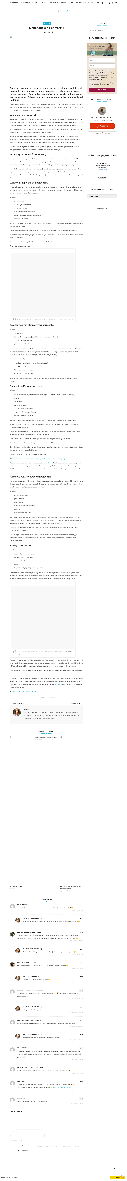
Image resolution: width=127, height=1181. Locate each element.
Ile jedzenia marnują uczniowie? (46, 737)
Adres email (13, 1136)
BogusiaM (21, 1098)
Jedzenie (46, 23)
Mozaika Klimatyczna (50, 3)
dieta (13, 691)
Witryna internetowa (15, 1140)
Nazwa (12, 1131)
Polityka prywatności (84, 3)
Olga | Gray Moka (24, 904)
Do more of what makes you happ (30, 1067)
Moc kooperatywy (16, 886)
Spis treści (14, 3)
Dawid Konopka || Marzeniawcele (29, 1020)
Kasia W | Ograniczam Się (32, 918)
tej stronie (48, 463)
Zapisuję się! (102, 90)
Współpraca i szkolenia (30, 3)
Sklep (71, 3)
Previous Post (19, 703)
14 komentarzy (42, 697)
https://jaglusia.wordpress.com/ (62, 1087)
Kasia (53, 697)
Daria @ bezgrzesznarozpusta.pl (30, 990)
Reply (81, 905)
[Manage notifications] (122, 1176)
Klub (97, 3)
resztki (27, 691)
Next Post (75, 703)
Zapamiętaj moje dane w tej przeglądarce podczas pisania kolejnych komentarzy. (58, 1146)
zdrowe (33, 691)
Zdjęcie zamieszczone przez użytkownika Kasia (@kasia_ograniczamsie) (34, 319)
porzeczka (20, 691)
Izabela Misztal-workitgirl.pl (29, 932)
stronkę (57, 684)
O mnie (63, 3)
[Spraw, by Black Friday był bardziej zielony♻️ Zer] (109, 260)
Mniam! (117, 1178)
